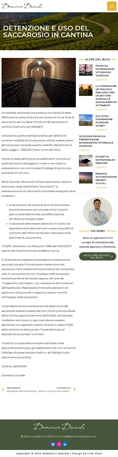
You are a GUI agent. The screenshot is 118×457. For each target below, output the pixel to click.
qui (45, 352)
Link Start (95, 453)
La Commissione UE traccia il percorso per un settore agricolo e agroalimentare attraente (107, 96)
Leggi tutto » (102, 79)
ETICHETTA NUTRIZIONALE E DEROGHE (105, 159)
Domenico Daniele (22, 6)
